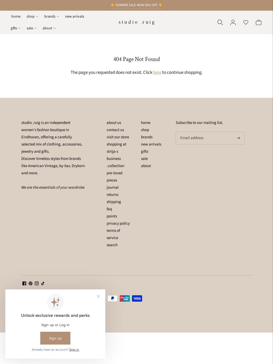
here (157, 72)
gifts (14, 28)
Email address (191, 132)
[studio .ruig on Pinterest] (31, 284)
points (112, 216)
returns (112, 194)
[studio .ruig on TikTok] (43, 284)
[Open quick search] (220, 22)
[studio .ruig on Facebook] (24, 284)
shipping (114, 202)
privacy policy (118, 223)
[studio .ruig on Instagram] (37, 284)
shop (31, 16)
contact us (115, 130)
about (47, 28)
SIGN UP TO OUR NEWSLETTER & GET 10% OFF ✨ (136, 8)
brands (49, 16)
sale (30, 28)
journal (113, 187)
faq (109, 209)
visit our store (118, 137)
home (16, 16)
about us (114, 123)
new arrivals (74, 16)
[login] (233, 22)
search (112, 245)
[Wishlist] (246, 22)
